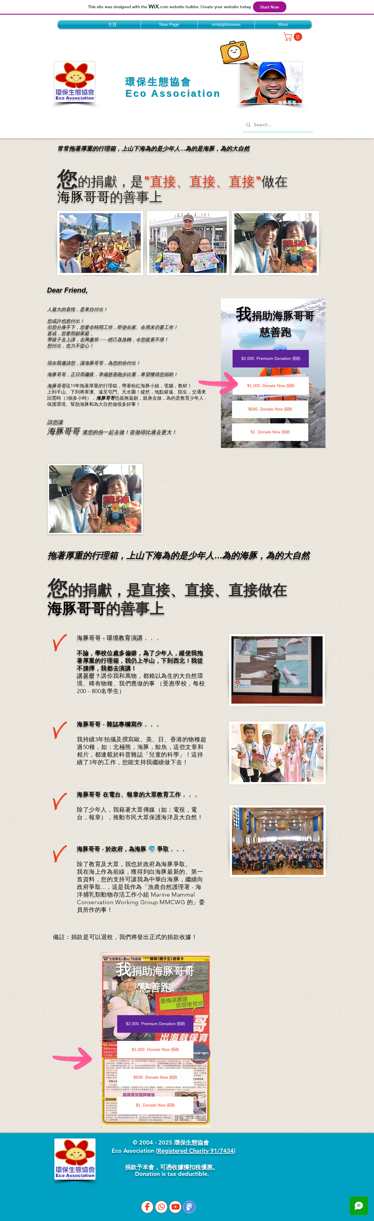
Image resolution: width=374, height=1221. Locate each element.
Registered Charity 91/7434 (195, 1150)
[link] (293, 37)
